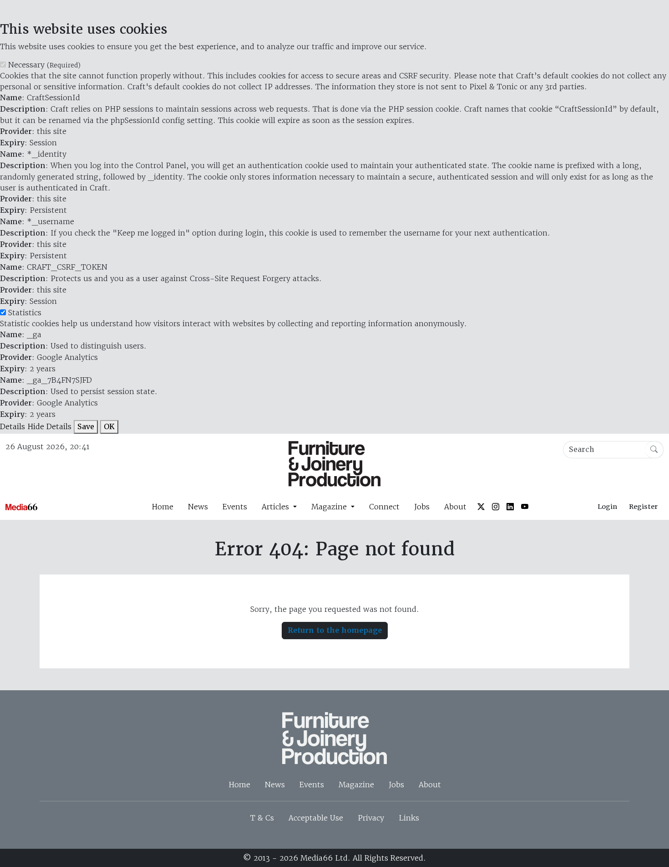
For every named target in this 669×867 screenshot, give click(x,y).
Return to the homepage (335, 630)
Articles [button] (276, 506)
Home (162, 506)
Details (12, 426)
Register (643, 507)
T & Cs (262, 817)
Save (85, 426)
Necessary (44, 64)
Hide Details (49, 426)
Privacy (371, 817)
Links (409, 817)
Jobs (422, 506)
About (455, 506)
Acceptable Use (316, 817)
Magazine (356, 784)
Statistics (24, 312)
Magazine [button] (330, 506)
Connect (384, 506)
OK (109, 426)
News (198, 506)
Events (235, 506)
